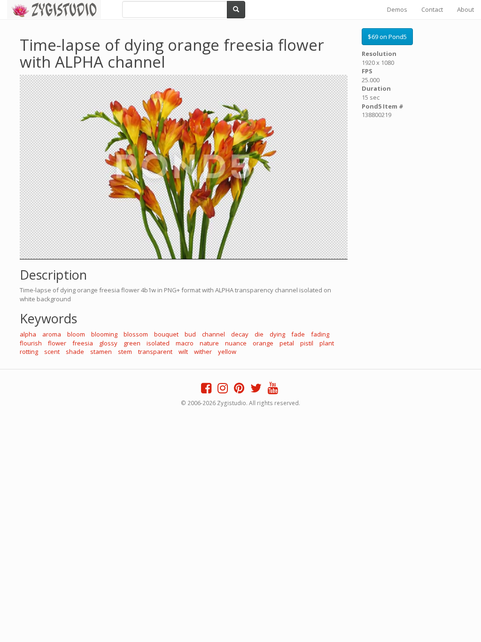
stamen (101, 351)
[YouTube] (273, 390)
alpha (28, 334)
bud (190, 334)
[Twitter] (256, 390)
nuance (236, 343)
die (259, 334)
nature (209, 343)
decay (239, 334)
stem (125, 351)
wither (203, 351)
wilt (183, 351)
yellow (227, 351)
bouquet (166, 334)
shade (75, 351)
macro (185, 343)
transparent (155, 351)
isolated (158, 343)
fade (298, 334)
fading (320, 334)
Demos (397, 9)
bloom (76, 334)
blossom (136, 334)
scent (52, 351)
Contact (432, 9)
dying (277, 334)
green (132, 343)
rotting (29, 351)
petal (286, 343)
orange (263, 343)
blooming (104, 334)
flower (57, 343)
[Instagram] (222, 390)
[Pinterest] (239, 390)
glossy (108, 343)
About (465, 9)
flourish (31, 343)
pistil (306, 343)
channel (213, 334)
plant (326, 343)
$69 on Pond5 (387, 36)
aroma (51, 334)
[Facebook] (206, 390)
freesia (82, 343)
